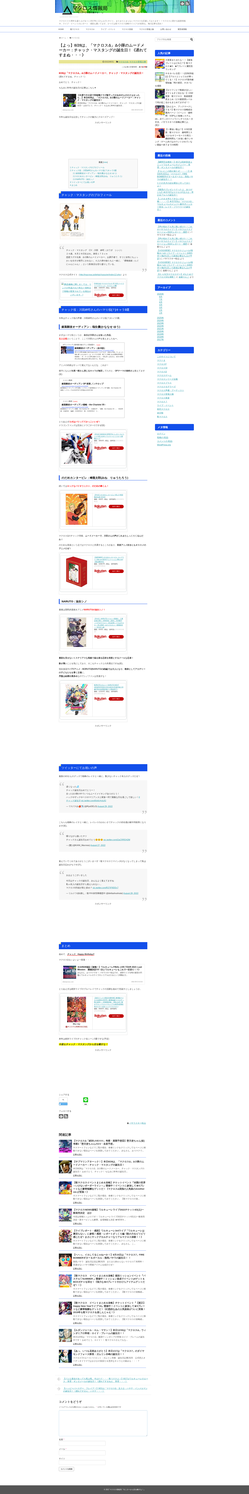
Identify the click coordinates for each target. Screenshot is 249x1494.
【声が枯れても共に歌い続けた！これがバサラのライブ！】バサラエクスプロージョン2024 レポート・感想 (174, 229)
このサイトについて (166, 357)
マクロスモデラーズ (166, 387)
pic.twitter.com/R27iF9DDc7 (105, 888)
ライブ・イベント (108, 29)
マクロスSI (162, 368)
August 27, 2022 (97, 845)
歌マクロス (74, 29)
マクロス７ (162, 402)
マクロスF (162, 364)
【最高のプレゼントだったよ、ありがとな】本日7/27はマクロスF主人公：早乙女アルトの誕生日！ (175, 192)
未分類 (160, 413)
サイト (62, 1459)
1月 (160, 313)
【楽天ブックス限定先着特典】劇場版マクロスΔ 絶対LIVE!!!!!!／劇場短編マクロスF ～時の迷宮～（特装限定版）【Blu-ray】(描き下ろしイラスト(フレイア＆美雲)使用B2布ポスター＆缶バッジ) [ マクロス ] (109, 1002)
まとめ (73, 185)
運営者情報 (182, 29)
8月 (160, 297)
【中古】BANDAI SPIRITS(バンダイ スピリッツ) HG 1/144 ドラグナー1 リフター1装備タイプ (109, 436)
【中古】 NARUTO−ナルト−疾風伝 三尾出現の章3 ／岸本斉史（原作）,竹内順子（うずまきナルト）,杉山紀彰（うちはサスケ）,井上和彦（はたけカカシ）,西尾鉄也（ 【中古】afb (109, 623)
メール (62, 1449)
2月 (160, 310)
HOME (61, 29)
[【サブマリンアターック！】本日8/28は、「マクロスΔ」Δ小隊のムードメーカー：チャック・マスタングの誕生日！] (65, 1166)
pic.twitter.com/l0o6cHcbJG (93, 801)
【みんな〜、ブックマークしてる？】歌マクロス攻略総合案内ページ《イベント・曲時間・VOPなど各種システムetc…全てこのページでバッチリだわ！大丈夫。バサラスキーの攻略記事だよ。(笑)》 (174, 115)
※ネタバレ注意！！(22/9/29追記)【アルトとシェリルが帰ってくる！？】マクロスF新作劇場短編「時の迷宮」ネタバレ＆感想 (174, 79)
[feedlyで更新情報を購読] (182, 3)
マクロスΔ (90, 29)
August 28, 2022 (130, 893)
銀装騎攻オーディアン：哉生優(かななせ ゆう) (95, 173)
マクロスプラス (164, 383)
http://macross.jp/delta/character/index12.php (100, 275)
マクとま (161, 360)
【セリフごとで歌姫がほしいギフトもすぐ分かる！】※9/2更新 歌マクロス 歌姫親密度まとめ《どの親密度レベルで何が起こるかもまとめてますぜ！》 (174, 96)
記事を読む (77, 1154)
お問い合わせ (165, 29)
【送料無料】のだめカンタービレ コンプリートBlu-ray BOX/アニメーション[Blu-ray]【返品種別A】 (109, 559)
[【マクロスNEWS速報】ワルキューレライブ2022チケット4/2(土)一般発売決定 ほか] (65, 1215)
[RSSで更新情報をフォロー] (187, 3)
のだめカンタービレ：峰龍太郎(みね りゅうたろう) (97, 176)
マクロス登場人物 (146, 29)
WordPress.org (164, 445)
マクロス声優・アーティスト (170, 390)
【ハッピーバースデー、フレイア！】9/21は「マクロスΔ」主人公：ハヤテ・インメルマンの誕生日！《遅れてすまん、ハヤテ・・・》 (105, 1389)
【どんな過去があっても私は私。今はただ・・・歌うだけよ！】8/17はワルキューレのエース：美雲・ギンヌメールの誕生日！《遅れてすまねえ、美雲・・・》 (105, 1380)
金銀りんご (184, 277)
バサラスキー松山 (137, 1123)
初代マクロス (163, 409)
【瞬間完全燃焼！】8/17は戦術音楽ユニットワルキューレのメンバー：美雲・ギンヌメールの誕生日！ (174, 165)
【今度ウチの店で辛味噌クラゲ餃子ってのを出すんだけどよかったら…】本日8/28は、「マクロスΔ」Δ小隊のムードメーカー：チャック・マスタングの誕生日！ (109, 97)
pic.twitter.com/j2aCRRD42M (116, 840)
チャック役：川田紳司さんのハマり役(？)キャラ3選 (93, 170)
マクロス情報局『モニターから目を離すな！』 (127, 1490)
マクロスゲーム (164, 375)
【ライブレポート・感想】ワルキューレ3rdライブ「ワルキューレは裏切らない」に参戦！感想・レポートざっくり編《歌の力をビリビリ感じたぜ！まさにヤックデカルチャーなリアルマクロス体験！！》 (109, 1233)
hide (105, 162)
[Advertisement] (103, 140)
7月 (160, 299)
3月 (160, 308)
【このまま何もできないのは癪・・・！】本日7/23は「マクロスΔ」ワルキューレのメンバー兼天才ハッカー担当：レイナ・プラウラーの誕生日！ (175, 204)
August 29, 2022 (105, 806)
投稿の (162, 437)
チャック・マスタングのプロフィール (87, 167)
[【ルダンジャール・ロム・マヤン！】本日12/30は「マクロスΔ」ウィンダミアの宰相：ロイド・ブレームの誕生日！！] (65, 1335)
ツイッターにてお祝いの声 (82, 182)
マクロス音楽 (127, 29)
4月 (160, 305)
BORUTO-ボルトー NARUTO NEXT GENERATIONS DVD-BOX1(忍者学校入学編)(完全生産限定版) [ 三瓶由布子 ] (108, 687)
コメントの (164, 441)
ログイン (161, 434)
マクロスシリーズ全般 (167, 379)
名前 (61, 1439)
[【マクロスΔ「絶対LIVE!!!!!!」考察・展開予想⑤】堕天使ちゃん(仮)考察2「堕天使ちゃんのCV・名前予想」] (65, 1146)
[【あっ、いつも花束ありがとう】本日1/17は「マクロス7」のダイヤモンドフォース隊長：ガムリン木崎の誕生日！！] (65, 1356)
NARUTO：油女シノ (83, 179)
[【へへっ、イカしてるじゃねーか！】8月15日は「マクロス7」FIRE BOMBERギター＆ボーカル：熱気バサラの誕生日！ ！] (65, 1260)
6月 (160, 302)
